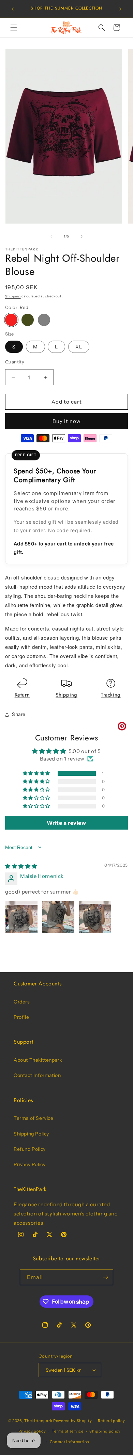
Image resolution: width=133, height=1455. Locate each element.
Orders (22, 1002)
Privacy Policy (29, 1164)
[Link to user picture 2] (58, 917)
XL (78, 347)
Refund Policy (30, 1149)
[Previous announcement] (12, 8)
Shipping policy (105, 1431)
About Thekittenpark (38, 1060)
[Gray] (44, 320)
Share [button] (19, 714)
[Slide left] (51, 236)
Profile (21, 1017)
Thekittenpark (38, 1420)
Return (22, 695)
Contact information (69, 1441)
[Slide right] (81, 236)
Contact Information (37, 1075)
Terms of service (67, 1431)
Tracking (111, 695)
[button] (13, 27)
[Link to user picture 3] (94, 917)
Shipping (13, 296)
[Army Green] (27, 320)
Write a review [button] (66, 822)
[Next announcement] (120, 8)
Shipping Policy (31, 1134)
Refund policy (111, 1420)
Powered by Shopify (72, 1420)
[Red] (11, 320)
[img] (21, 866)
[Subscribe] (105, 1277)
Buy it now (67, 421)
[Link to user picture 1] (21, 917)
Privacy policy (32, 1431)
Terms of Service (34, 1118)
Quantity (14, 361)
